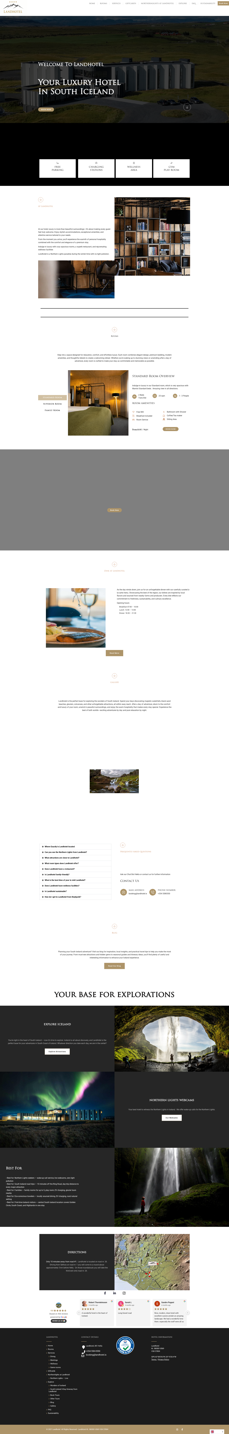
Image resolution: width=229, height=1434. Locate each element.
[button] (75, 846)
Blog (52, 1402)
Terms (154, 1359)
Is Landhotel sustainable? (56, 891)
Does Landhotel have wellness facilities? (62, 886)
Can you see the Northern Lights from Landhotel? (66, 852)
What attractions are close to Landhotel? (62, 858)
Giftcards (51, 1371)
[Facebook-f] (105, 1293)
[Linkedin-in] (114, 1293)
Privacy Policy (163, 1359)
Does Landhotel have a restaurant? (60, 869)
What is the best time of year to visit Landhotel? (65, 880)
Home (50, 1346)
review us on (57, 1321)
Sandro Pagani (167, 1302)
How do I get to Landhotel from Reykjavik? (63, 897)
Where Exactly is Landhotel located (60, 846)
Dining (52, 1356)
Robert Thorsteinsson (98, 1302)
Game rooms (55, 1367)
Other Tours (55, 1399)
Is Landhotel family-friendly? (57, 874)
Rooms (51, 1349)
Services (51, 1353)
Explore (51, 1382)
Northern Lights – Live (59, 1378)
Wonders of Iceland (58, 1385)
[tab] (52, 397)
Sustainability (53, 1413)
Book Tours (55, 1395)
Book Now (223, 3)
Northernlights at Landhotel (59, 1375)
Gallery (53, 1406)
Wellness (54, 1364)
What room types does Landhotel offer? (62, 863)
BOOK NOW (46, 109)
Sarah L (128, 1302)
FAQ (49, 1410)
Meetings (54, 1360)
